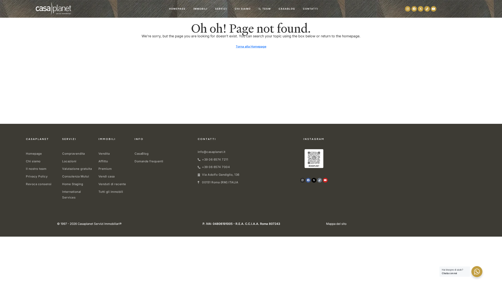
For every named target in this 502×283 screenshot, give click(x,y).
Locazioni (69, 161)
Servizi (221, 8)
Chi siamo (243, 8)
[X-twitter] (420, 9)
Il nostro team (36, 169)
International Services (71, 194)
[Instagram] (407, 9)
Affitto (103, 161)
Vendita (104, 153)
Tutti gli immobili (110, 192)
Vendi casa (106, 176)
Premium (105, 169)
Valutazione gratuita (77, 169)
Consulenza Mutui (75, 176)
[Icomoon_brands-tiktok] (427, 9)
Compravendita (73, 153)
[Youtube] (433, 9)
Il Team (265, 8)
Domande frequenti (149, 161)
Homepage (177, 8)
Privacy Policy (37, 176)
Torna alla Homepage (251, 46)
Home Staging (72, 184)
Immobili (200, 8)
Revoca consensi (39, 184)
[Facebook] (414, 9)
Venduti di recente (112, 184)
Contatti (310, 8)
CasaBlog (287, 8)
